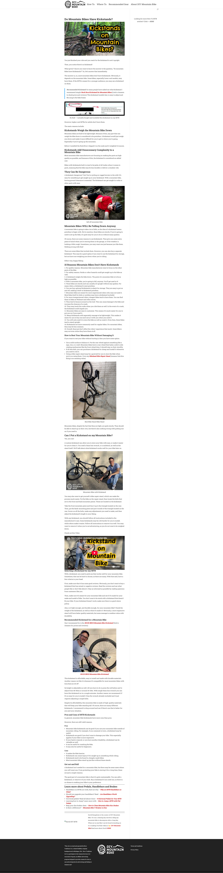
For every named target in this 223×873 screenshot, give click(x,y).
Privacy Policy (134, 850)
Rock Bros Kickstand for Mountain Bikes (96, 92)
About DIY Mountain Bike (143, 5)
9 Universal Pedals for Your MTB (109, 799)
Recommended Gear (119, 5)
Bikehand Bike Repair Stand (99, 356)
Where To (101, 5)
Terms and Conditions (136, 846)
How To (91, 5)
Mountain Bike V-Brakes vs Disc (95, 808)
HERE (109, 828)
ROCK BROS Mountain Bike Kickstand (99, 623)
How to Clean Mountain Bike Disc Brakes (103, 805)
